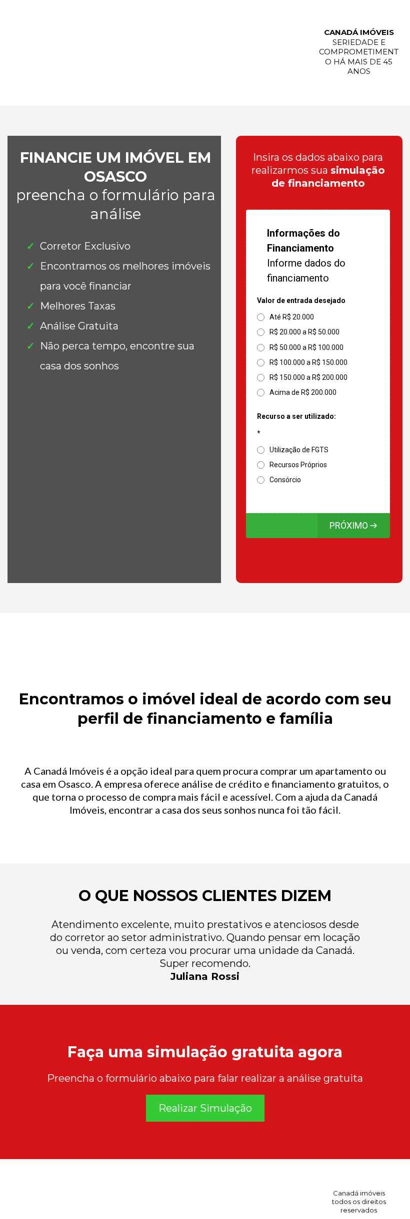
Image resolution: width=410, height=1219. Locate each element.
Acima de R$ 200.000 (303, 392)
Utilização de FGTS (299, 450)
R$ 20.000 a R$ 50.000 (305, 332)
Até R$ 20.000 (292, 317)
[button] (354, 525)
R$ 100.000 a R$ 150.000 (309, 362)
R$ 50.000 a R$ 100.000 (307, 347)
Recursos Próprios (298, 465)
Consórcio (285, 480)
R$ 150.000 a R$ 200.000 (309, 377)
